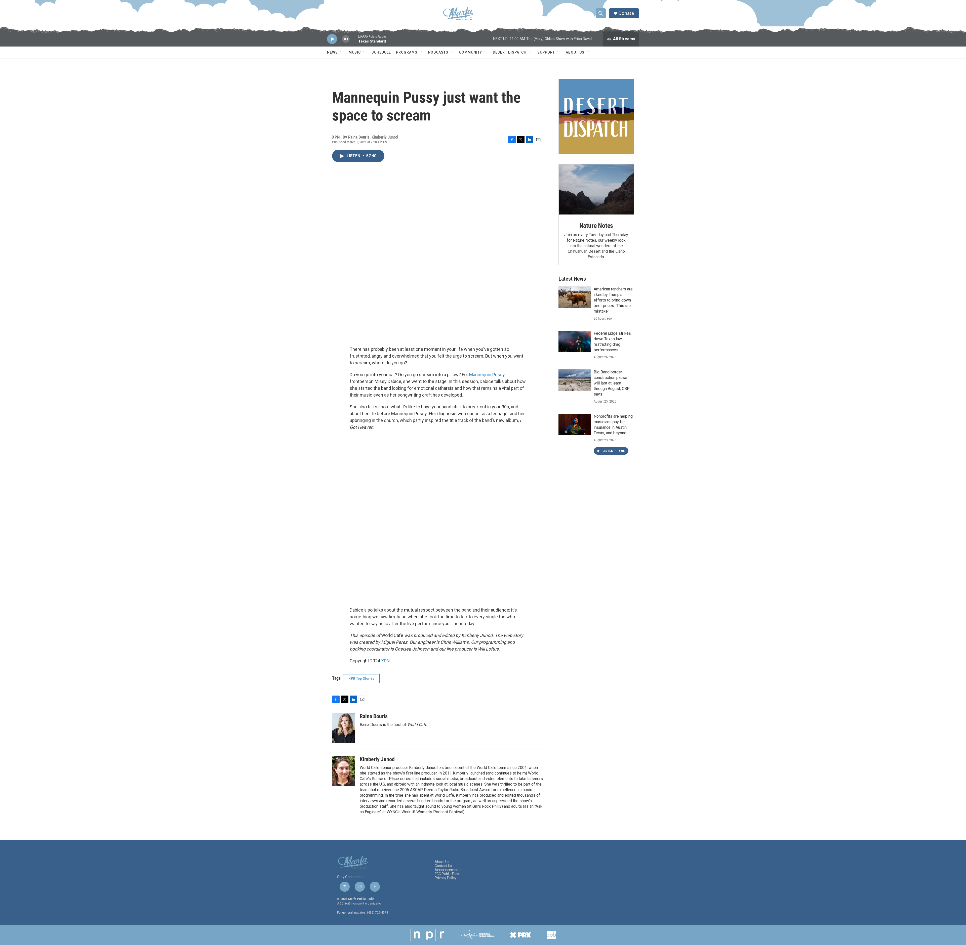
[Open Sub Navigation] (342, 52)
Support (546, 52)
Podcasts (438, 52)
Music (355, 52)
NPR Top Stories (361, 678)
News (332, 52)
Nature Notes (596, 225)
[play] (332, 39)
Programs (406, 52)
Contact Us (443, 866)
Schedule (381, 52)
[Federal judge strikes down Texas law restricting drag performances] (574, 341)
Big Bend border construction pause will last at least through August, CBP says (612, 383)
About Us (575, 52)
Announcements (448, 870)
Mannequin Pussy (487, 374)
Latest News (572, 279)
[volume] (346, 39)
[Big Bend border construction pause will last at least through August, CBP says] (574, 380)
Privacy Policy (445, 878)
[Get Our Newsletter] (596, 116)
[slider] (354, 41)
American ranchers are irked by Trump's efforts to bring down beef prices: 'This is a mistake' (613, 300)
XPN (385, 660)
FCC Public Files (447, 874)
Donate (626, 13)
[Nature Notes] (596, 189)
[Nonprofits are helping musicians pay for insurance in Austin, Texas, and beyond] (574, 424)
